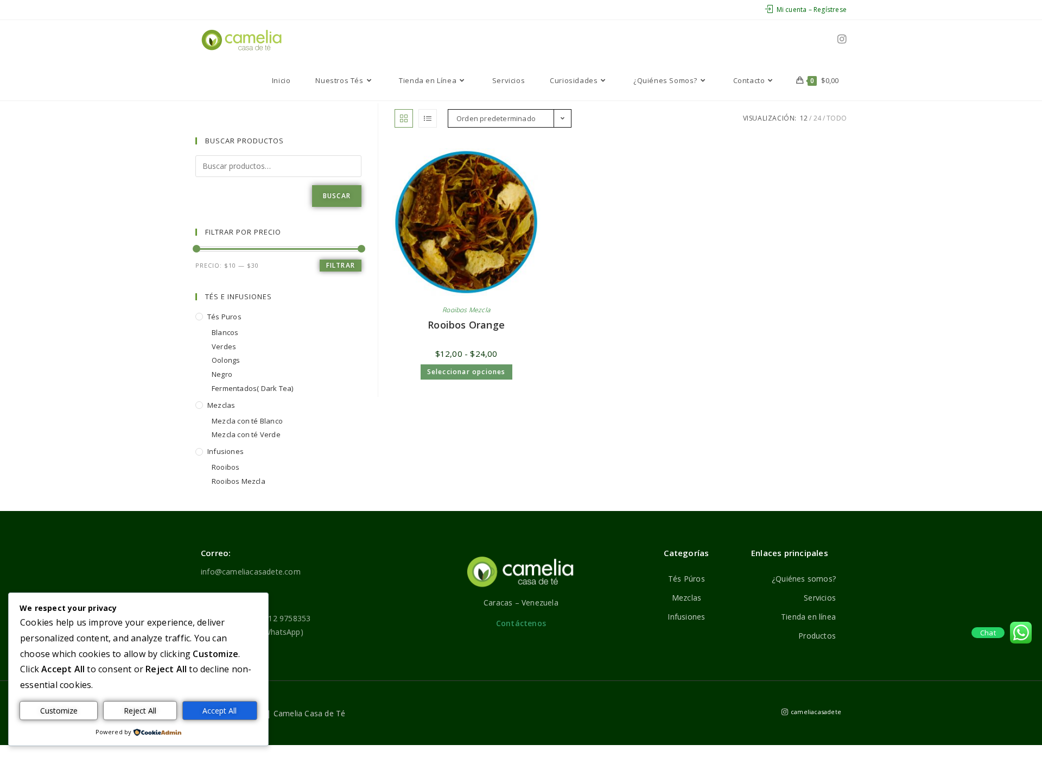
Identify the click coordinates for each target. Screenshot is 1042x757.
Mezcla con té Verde (246, 434)
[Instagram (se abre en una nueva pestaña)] (842, 39)
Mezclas (221, 405)
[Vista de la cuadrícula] (404, 118)
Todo (837, 118)
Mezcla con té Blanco (247, 421)
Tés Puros (224, 316)
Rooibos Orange (466, 324)
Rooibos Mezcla (466, 309)
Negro (222, 374)
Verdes (224, 346)
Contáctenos (521, 623)
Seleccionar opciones (466, 371)
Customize (59, 710)
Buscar (337, 195)
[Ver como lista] (427, 118)
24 (817, 118)
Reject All (140, 710)
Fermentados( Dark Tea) (252, 388)
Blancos (225, 332)
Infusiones (225, 451)
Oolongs (226, 360)
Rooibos (225, 467)
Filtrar (340, 265)
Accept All (219, 710)
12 (804, 118)
